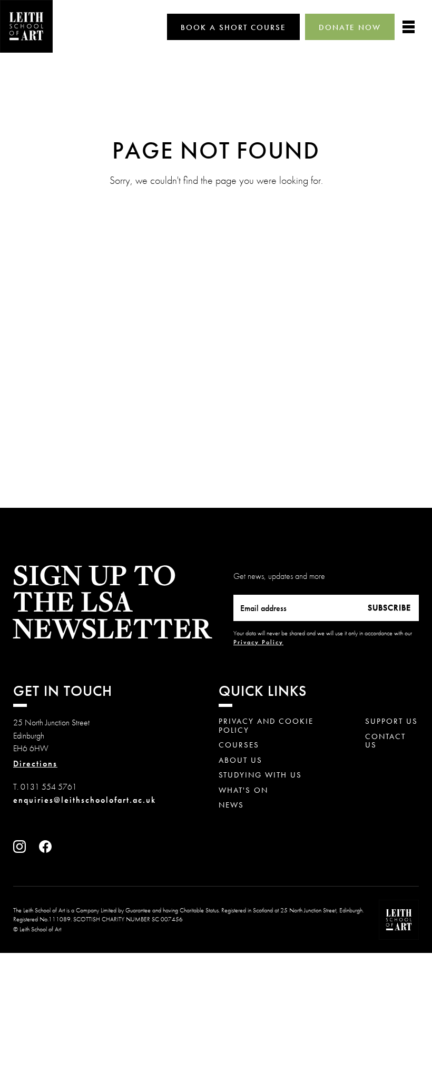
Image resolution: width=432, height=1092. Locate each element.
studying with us (260, 775)
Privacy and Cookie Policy (266, 725)
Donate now (350, 27)
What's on (243, 790)
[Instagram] (22, 850)
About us (240, 760)
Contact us (385, 741)
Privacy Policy (258, 642)
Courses (239, 745)
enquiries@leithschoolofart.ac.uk (84, 799)
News (231, 805)
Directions (35, 764)
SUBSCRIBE (389, 607)
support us (391, 721)
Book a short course (233, 27)
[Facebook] (48, 850)
